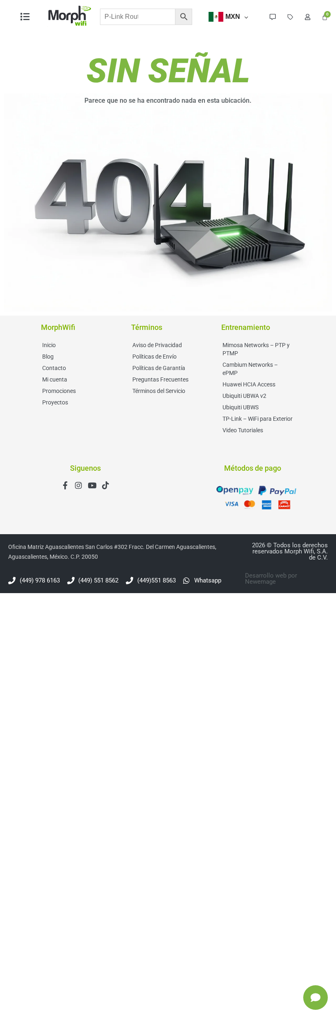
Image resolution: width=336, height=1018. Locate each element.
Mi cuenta (54, 379)
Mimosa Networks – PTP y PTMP (256, 349)
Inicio (49, 345)
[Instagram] (78, 485)
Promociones (59, 391)
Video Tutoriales (242, 430)
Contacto (54, 368)
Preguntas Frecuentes (160, 379)
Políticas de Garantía (158, 368)
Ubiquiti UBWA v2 (244, 396)
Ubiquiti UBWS (240, 407)
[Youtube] (92, 485)
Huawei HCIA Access (248, 384)
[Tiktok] (105, 485)
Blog (48, 356)
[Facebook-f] (65, 485)
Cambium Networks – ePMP (250, 368)
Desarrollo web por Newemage (271, 578)
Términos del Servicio (158, 391)
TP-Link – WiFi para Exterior (257, 418)
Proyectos (55, 402)
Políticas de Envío (154, 356)
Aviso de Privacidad (157, 345)
